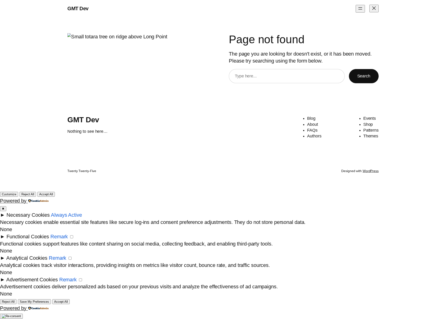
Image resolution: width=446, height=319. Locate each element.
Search (363, 76)
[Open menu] (360, 9)
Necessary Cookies (28, 215)
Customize (9, 194)
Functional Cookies (28, 236)
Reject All (27, 194)
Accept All (46, 194)
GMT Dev (78, 8)
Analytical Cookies (26, 258)
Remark (59, 236)
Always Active (66, 215)
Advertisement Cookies (32, 279)
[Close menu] (374, 8)
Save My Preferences (34, 301)
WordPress (371, 171)
